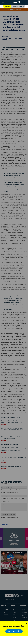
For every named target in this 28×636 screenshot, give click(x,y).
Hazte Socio (7, 6)
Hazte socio (14, 631)
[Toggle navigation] (3, 2)
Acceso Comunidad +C (18, 6)
